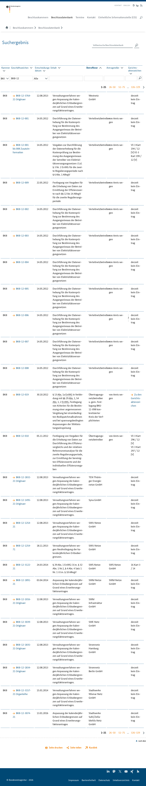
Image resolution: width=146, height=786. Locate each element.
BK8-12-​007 (22, 341)
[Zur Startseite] (13, 9)
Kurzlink (93, 747)
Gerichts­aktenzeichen (134, 69)
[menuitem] (62, 17)
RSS (141, 5)
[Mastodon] (114, 772)
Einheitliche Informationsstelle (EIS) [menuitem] (117, 17)
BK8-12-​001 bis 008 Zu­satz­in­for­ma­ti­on (21, 148)
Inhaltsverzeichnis (121, 780)
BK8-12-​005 (22, 288)
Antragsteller (113, 67)
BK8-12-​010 (22, 435)
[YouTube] (126, 772)
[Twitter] (120, 772)
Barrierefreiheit (89, 780)
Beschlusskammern (23, 27)
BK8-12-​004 (22, 262)
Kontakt (118, 5)
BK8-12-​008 (22, 367)
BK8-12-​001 (22, 118)
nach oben (142, 741)
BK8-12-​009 (22, 182)
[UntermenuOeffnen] (35, 27)
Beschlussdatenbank (49, 27)
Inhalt (54, 67)
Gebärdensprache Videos (137, 5)
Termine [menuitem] (80, 17)
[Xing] (132, 772)
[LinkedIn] (108, 772)
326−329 (135, 87)
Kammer (5, 67)
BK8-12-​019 (22, 394)
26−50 (112, 87)
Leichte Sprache (133, 5)
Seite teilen (75, 747)
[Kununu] (138, 772)
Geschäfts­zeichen (20, 67)
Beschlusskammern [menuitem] (38, 17)
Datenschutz (104, 780)
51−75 (121, 87)
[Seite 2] (143, 87)
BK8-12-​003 (22, 235)
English (126, 5)
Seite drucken (56, 747)
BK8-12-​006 (22, 315)
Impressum (73, 780)
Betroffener (92, 67)
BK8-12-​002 (22, 209)
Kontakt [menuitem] (91, 17)
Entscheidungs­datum (42, 69)
